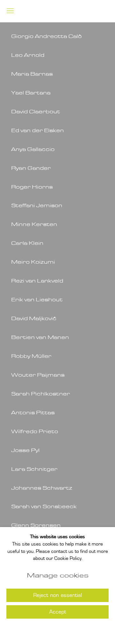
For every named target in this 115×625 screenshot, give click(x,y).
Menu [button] (9, 11)
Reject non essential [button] (57, 595)
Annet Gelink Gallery (67, 11)
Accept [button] (57, 612)
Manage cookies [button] (57, 575)
